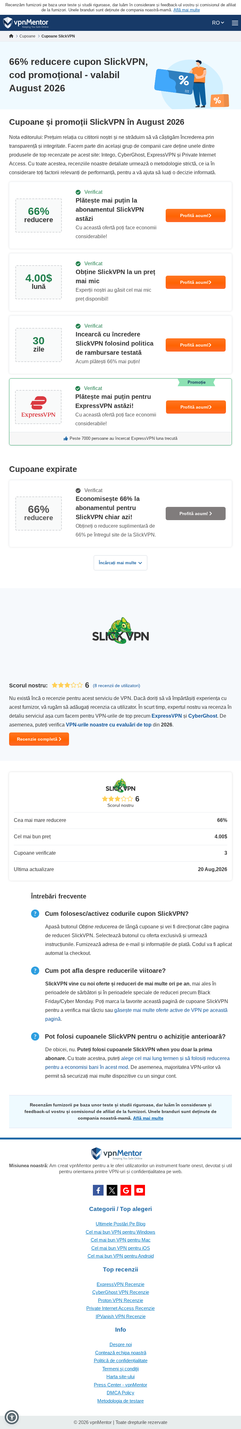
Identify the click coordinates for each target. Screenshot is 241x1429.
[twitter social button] (112, 1190)
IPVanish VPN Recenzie (121, 1316)
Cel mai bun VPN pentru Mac (121, 1239)
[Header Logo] (26, 23)
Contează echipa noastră (120, 1352)
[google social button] (125, 1190)
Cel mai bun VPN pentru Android (121, 1256)
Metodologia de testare (120, 1400)
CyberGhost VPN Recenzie (120, 1292)
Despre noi (121, 1344)
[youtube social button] (139, 1190)
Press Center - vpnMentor (120, 1384)
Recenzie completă (38, 739)
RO (216, 23)
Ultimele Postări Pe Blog (120, 1223)
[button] (11, 1417)
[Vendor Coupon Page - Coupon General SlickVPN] (120, 215)
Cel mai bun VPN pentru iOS (120, 1248)
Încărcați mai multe (117, 562)
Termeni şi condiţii (120, 1368)
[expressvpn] (120, 412)
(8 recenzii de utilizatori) (116, 685)
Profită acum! (194, 215)
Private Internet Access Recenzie (120, 1308)
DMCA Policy (120, 1392)
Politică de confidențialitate (120, 1360)
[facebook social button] (98, 1190)
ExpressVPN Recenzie (120, 1284)
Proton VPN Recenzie (120, 1300)
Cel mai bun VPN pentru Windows (120, 1232)
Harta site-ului (120, 1376)
